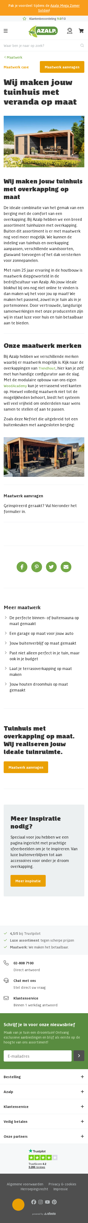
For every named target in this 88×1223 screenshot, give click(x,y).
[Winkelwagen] (81, 31)
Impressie (60, 1189)
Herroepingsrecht (34, 1189)
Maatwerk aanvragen (62, 67)
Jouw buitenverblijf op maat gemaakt (43, 642)
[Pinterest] (54, 1201)
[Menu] (6, 31)
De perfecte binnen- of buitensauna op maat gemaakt (44, 620)
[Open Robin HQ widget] (18, 1205)
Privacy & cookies (62, 1184)
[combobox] (44, 45)
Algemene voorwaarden (25, 1184)
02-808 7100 (23, 963)
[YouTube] (47, 1201)
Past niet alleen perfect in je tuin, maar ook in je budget (45, 655)
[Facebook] (33, 1201)
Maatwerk (14, 57)
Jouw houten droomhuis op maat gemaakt (39, 686)
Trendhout (46, 368)
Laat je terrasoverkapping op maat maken (41, 671)
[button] (22, 567)
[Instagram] (40, 1201)
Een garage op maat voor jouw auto (41, 633)
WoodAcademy (15, 385)
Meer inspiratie (28, 881)
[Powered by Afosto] (44, 1213)
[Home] (43, 31)
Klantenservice (25, 998)
